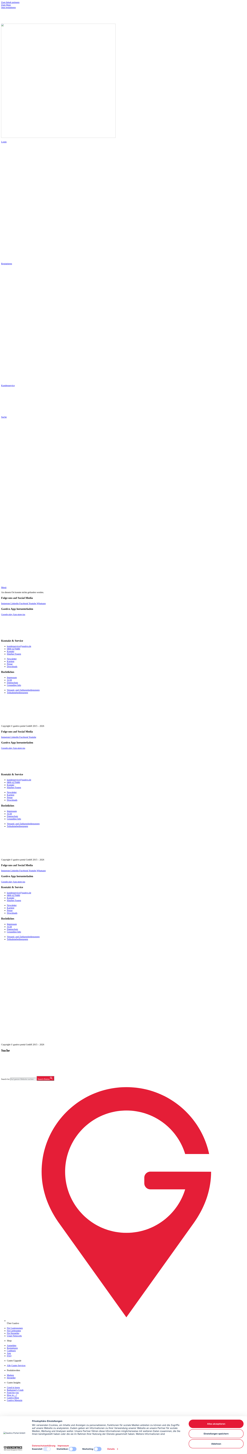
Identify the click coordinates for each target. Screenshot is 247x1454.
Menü (3, 587)
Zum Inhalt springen (10, 2)
